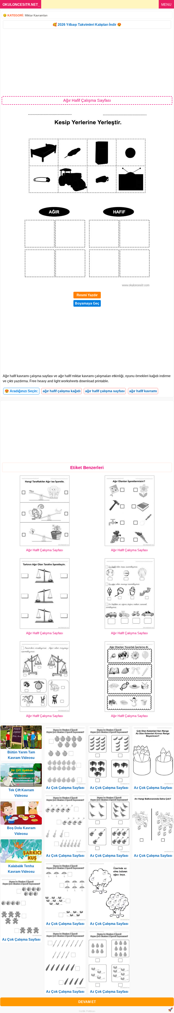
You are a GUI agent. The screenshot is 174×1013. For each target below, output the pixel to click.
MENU (166, 4)
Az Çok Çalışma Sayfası (21, 939)
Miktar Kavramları (36, 15)
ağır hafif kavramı (143, 391)
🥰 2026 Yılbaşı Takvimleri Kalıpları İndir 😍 (87, 24)
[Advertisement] (87, 62)
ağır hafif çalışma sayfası (105, 391)
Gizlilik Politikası (87, 1011)
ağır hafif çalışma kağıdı (61, 391)
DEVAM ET (87, 1002)
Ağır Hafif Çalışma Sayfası (44, 550)
